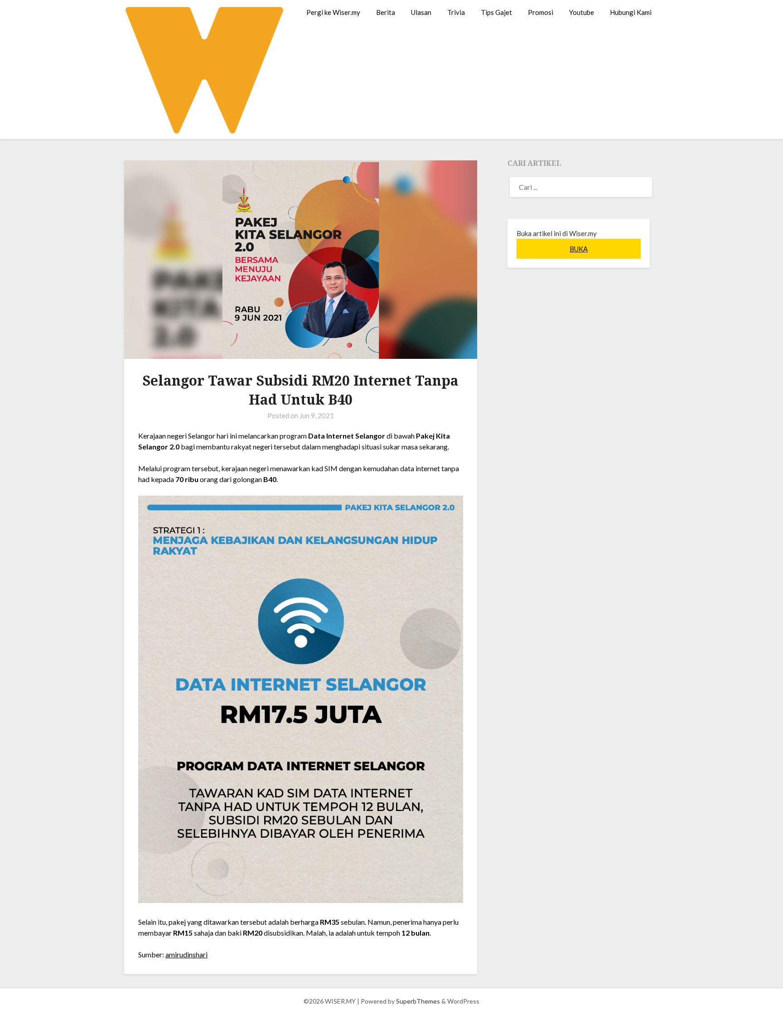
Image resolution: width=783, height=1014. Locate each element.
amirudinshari (186, 954)
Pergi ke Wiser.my (333, 12)
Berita (385, 12)
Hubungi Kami (631, 12)
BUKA (579, 249)
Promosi (540, 12)
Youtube (581, 12)
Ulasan (421, 12)
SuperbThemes (418, 1001)
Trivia (456, 12)
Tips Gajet (496, 12)
